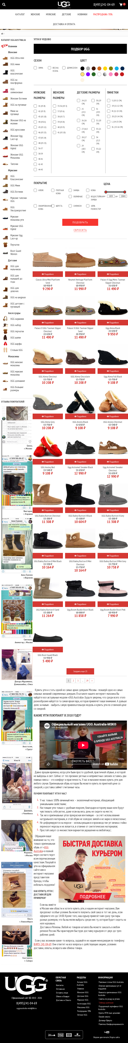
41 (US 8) (41, 106)
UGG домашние (17, 381)
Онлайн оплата (104, 1016)
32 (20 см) (98, 122)
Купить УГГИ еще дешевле (109, 1013)
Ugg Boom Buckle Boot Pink (112, 609)
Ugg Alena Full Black (113, 376)
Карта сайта (115, 1037)
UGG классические (16, 72)
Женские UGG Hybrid (16, 147)
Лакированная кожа (44, 207)
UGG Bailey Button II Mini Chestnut (80, 563)
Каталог (20, 14)
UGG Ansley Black (80, 421)
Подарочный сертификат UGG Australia (110, 1008)
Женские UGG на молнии (18, 122)
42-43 (40, 164)
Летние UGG (82, 1014)
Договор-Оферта (105, 1020)
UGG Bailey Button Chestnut (47, 515)
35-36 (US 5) (62, 106)
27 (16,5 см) (85, 130)
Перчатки (14, 244)
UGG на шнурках (18, 297)
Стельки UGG (16, 350)
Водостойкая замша (96, 198)
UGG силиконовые (16, 90)
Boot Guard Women (15, 252)
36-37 (40, 148)
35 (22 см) (98, 150)
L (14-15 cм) (117, 121)
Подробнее (49, 274)
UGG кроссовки (17, 129)
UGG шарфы (16, 343)
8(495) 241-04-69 (42, 944)
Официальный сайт (20, 997)
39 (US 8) (61, 121)
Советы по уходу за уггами (109, 998)
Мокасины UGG (83, 1007)
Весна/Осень (56, 69)
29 (87, 680)
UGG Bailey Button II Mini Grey (113, 561)
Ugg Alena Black (113, 328)
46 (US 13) (42, 132)
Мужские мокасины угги (17, 218)
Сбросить (80, 230)
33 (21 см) (98, 130)
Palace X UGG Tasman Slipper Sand (80, 329)
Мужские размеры (39, 95)
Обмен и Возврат (62, 996)
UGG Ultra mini (17, 58)
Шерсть (59, 205)
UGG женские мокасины (16, 363)
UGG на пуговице (18, 104)
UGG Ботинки (16, 191)
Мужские (51, 14)
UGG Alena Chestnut (48, 376)
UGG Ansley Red (48, 467)
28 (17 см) (84, 139)
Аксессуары (14, 313)
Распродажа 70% (103, 14)
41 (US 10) (61, 132)
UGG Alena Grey (48, 421)
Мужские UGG (82, 999)
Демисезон (71, 67)
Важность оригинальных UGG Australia (109, 994)
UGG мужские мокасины (16, 373)
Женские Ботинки (18, 98)
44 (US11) (42, 121)
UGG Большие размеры (16, 388)
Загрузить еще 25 (80, 671)
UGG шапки (15, 337)
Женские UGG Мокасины (16, 156)
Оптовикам (60, 989)
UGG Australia (41, 849)
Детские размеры (88, 92)
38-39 (40, 153)
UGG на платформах (16, 81)
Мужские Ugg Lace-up (16, 237)
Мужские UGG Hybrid (16, 227)
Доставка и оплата (64, 24)
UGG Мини (15, 185)
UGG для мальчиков (15, 267)
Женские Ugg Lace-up (16, 137)
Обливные (78, 196)
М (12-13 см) (117, 111)
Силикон (77, 205)
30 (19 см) (98, 102)
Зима (40, 67)
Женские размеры (58, 95)
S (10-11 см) (117, 100)
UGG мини (15, 64)
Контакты (60, 985)
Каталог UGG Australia (82, 983)
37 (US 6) (61, 111)
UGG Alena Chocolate (80, 376)
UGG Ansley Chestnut (112, 421)
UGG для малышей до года (16, 278)
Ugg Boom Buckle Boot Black (80, 609)
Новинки (82, 14)
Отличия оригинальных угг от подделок (109, 987)
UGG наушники (17, 319)
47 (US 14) (42, 137)
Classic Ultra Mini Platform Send (48, 281)
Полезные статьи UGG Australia (111, 982)
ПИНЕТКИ (112, 92)
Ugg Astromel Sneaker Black (80, 467)
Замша (76, 190)
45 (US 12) (42, 127)
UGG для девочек (14, 289)
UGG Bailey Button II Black (80, 515)
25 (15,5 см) (83, 112)
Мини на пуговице (14, 112)
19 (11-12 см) (117, 105)
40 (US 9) (61, 127)
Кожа (93, 190)
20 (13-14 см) (117, 116)
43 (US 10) (42, 116)
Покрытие (40, 183)
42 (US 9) (41, 111)
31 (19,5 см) (98, 112)
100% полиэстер (96, 207)
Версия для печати (101, 1037)
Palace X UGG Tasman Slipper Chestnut (48, 329)
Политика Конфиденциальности (111, 1024)
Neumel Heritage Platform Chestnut (80, 281)
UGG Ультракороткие (18, 209)
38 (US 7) (61, 116)
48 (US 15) (42, 143)
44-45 (40, 169)
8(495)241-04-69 (26, 1003)
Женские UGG (83, 992)
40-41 (40, 159)
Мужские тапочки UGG (18, 199)
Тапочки (14, 164)
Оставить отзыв (62, 992)
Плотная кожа (60, 192)
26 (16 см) (84, 122)
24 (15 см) (84, 102)
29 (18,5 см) (83, 148)
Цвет (83, 60)
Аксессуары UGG (84, 1003)
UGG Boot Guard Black (48, 655)
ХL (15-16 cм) (117, 127)
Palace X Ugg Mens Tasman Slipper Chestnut (113, 281)
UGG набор (15, 325)
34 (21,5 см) (98, 140)
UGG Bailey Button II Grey (113, 515)
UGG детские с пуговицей (17, 305)
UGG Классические (16, 177)
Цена (107, 184)
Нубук (41, 190)
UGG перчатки (17, 331)
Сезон (38, 60)
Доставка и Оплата (63, 1000)
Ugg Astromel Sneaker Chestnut (113, 469)
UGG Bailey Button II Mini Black (48, 561)
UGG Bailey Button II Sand (47, 609)
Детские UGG (82, 996)
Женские (35, 14)
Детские (66, 14)
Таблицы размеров (105, 1002)
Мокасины (13, 356)
